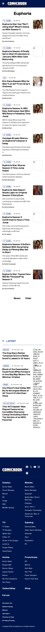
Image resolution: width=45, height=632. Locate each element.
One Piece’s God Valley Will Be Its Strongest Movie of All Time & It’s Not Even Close (16, 392)
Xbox (27, 537)
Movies (6, 350)
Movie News (29, 486)
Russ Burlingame (9, 71)
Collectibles (8, 403)
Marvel (5, 493)
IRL (4, 78)
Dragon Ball (6, 565)
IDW (4, 504)
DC (3, 497)
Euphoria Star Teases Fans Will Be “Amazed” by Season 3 (16, 277)
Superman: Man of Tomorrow (32, 515)
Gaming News (30, 526)
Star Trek (28, 572)
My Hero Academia (9, 579)
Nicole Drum (8, 98)
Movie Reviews (30, 490)
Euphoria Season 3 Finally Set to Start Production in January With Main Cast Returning (16, 55)
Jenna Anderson (9, 41)
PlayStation (29, 540)
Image (4, 500)
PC (26, 544)
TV (3, 522)
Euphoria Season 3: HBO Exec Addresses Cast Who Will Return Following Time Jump (16, 112)
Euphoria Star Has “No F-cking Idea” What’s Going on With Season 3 (15, 27)
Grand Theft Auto (31, 579)
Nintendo (28, 533)
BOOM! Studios (8, 507)
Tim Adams (7, 234)
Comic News (7, 486)
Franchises (31, 557)
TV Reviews (6, 530)
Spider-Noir (6, 533)
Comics (6, 482)
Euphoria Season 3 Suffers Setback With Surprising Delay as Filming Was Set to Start (16, 248)
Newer (17, 298)
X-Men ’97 (6, 537)
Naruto (5, 575)
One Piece (6, 582)
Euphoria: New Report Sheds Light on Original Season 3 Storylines (14, 193)
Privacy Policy (8, 621)
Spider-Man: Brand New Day (32, 498)
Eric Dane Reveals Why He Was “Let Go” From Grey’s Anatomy (16, 84)
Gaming (6, 366)
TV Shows (7, 21)
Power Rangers (31, 575)
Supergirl (28, 493)
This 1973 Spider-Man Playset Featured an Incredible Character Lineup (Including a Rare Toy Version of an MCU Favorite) (15, 413)
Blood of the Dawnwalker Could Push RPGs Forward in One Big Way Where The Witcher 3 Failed (16, 373)
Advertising (7, 607)
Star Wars (28, 568)
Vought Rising (7, 547)
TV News (5, 526)
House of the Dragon (10, 540)
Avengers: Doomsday (33, 510)
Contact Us (7, 603)
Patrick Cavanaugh (10, 264)
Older (28, 298)
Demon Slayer (7, 568)
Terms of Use (8, 617)
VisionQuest (7, 551)
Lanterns (5, 544)
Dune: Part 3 (30, 506)
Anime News (7, 561)
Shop (27, 588)
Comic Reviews (8, 490)
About (5, 610)
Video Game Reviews (33, 530)
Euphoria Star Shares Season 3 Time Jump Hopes (13, 168)
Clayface (28, 503)
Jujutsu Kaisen (8, 572)
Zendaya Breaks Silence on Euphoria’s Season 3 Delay (15, 141)
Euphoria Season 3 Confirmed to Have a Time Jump (15, 220)
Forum (6, 595)
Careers (6, 614)
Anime (5, 385)
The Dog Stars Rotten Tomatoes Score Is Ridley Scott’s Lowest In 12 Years (16, 356)
